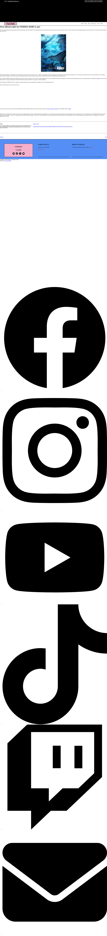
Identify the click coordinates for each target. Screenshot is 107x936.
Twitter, (47, 108)
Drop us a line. (41, 149)
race (36, 79)
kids (66, 126)
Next (106, 137)
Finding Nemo (62, 126)
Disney (40, 126)
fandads (50, 126)
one (2, 79)
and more (91, 147)
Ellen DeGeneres (45, 126)
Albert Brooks (36, 126)
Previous (1, 137)
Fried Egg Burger (7, 160)
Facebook (51, 108)
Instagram (56, 108)
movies (68, 126)
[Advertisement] (53, 12)
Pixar (71, 126)
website (69, 108)
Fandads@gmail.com (13, 1)
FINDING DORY (55, 126)
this (97, 78)
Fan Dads (11, 24)
